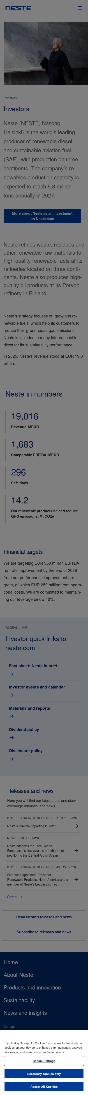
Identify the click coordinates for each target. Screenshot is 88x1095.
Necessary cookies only (44, 1074)
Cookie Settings (44, 1061)
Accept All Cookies (43, 1086)
